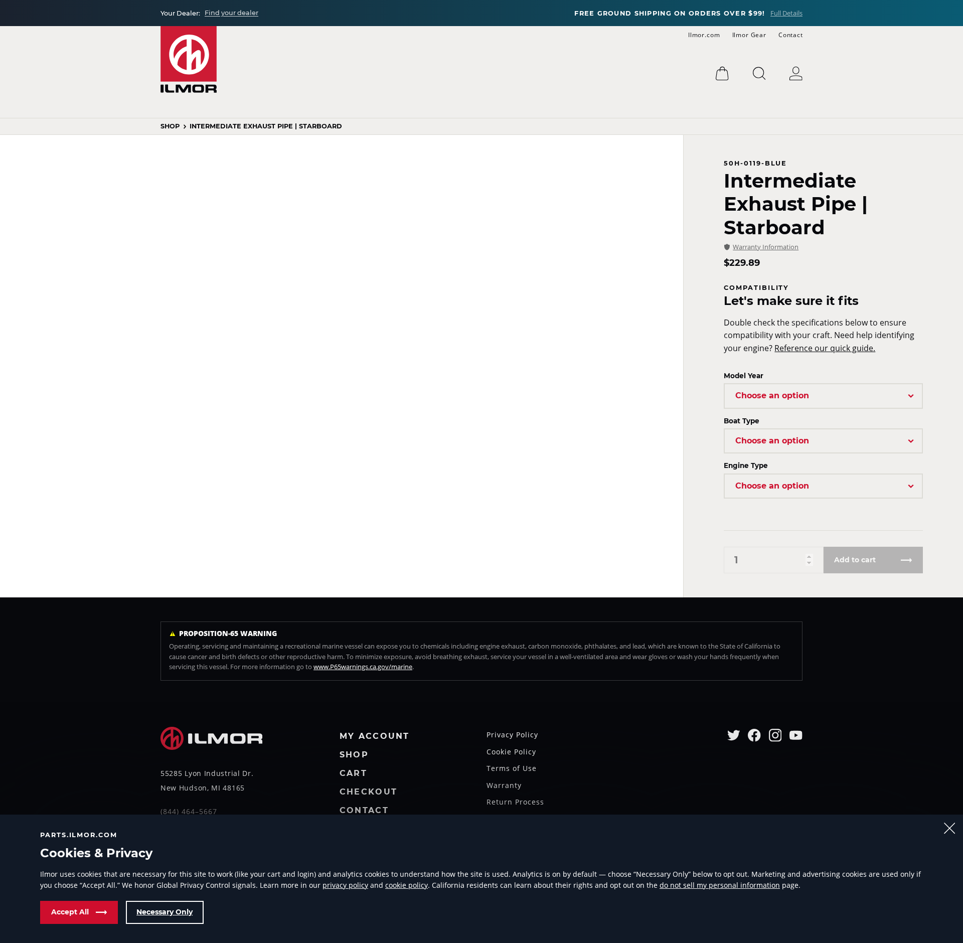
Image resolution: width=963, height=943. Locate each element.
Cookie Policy (511, 752)
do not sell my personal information (720, 885)
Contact (790, 35)
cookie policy (406, 885)
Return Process (515, 803)
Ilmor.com (704, 35)
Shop (170, 126)
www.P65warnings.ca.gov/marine (362, 666)
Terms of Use (512, 769)
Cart (353, 773)
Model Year (743, 376)
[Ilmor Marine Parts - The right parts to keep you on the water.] (188, 59)
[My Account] (796, 73)
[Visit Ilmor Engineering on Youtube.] (796, 735)
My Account (375, 736)
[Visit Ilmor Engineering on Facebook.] (754, 735)
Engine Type (746, 465)
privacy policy (345, 885)
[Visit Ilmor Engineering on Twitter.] (733, 735)
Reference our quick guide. (824, 348)
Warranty (504, 786)
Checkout (368, 792)
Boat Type (741, 421)
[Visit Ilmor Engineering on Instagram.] (775, 735)
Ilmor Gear (749, 35)
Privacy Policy (512, 735)
